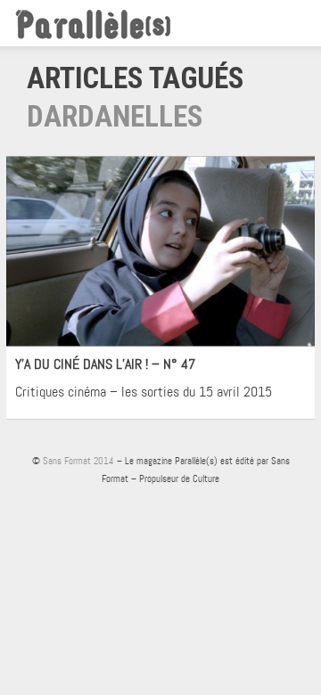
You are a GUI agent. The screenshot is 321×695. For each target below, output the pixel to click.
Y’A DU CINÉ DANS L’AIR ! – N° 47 (105, 364)
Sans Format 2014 (78, 460)
